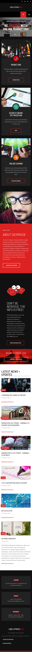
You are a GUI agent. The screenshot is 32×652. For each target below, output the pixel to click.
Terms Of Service (8, 639)
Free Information (15, 343)
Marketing (16, 80)
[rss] (22, 1)
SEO (16, 130)
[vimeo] (24, 1)
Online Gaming (16, 181)
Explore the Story (7, 402)
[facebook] (30, 1)
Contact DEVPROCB (16, 359)
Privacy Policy (7, 643)
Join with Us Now (11, 265)
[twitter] (27, 1)
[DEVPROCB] (16, 7)
